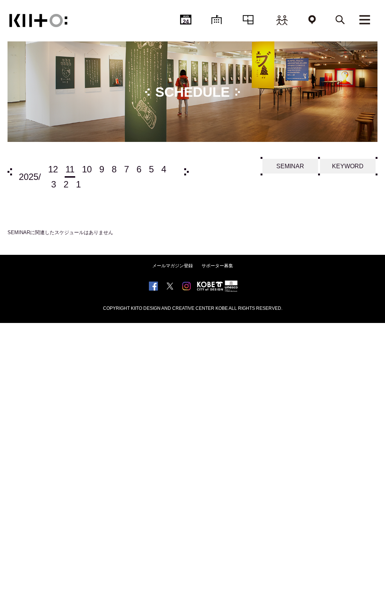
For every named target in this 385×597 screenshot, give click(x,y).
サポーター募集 (217, 265)
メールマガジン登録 (172, 265)
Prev (10, 171)
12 (53, 169)
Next (186, 171)
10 (87, 169)
